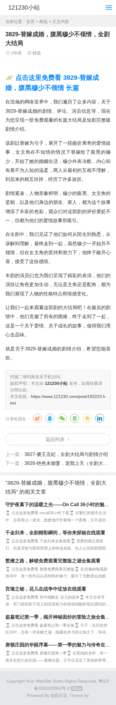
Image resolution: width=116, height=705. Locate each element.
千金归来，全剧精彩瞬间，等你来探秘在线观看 (55, 532)
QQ (49, 418)
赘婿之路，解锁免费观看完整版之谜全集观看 (53, 560)
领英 (99, 418)
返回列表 (55, 439)
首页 (30, 21)
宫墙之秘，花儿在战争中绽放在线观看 (45, 588)
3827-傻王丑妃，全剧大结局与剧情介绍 (66, 454)
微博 (37, 418)
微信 (62, 418)
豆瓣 (74, 418)
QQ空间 (87, 418)
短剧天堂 (59, 695)
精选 (43, 21)
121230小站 (24, 7)
